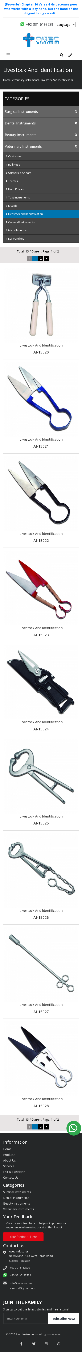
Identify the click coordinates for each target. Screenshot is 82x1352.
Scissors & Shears (19, 173)
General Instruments (21, 222)
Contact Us (10, 1177)
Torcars (13, 181)
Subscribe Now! (64, 1319)
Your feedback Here (23, 1237)
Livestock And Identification (25, 214)
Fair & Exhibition (14, 1172)
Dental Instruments (20, 123)
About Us (9, 1160)
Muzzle (12, 206)
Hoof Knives (16, 189)
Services (8, 1166)
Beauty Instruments (20, 134)
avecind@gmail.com (22, 1288)
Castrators (15, 156)
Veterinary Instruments (25, 80)
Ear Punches (16, 238)
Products (9, 1155)
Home (7, 80)
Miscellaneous (17, 230)
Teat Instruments (19, 197)
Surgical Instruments (21, 111)
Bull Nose (14, 164)
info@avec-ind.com (22, 1283)
